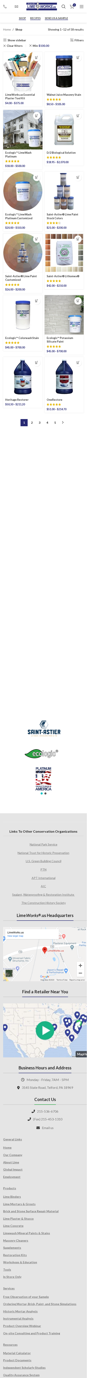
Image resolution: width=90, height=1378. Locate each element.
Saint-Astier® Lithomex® (63, 276)
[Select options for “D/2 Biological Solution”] (78, 115)
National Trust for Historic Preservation (43, 853)
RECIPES (35, 18)
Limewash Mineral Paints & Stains (26, 1233)
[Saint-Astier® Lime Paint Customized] (22, 253)
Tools (7, 1269)
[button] (42, 793)
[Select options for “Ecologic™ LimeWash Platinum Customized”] (36, 177)
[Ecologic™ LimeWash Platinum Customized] (22, 191)
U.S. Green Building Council (43, 861)
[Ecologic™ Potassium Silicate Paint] (64, 315)
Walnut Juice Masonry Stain (64, 94)
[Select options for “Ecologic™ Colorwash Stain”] (36, 301)
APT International (43, 878)
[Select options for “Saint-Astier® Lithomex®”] (78, 239)
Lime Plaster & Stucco (18, 1218)
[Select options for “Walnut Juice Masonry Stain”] (78, 57)
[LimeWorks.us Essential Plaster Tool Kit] (22, 71)
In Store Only (12, 1277)
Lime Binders (12, 1196)
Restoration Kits (15, 1255)
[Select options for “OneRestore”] (78, 362)
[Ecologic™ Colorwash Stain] (22, 315)
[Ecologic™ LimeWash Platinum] (22, 129)
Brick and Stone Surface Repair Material (31, 1211)
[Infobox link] (6, 6)
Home (7, 29)
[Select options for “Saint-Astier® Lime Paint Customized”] (36, 239)
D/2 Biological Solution (61, 152)
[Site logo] (41, 6)
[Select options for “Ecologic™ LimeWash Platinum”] (36, 115)
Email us (48, 1128)
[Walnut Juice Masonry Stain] (64, 71)
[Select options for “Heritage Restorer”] (36, 362)
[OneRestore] (64, 377)
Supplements (12, 1247)
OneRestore (54, 399)
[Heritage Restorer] (22, 377)
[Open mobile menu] (81, 6)
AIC (43, 886)
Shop (22, 18)
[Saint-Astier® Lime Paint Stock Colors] (64, 191)
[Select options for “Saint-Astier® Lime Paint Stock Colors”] (78, 177)
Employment (12, 1177)
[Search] (63, 6)
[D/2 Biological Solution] (64, 129)
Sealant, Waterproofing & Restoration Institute (43, 894)
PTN (43, 869)
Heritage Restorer (16, 399)
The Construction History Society (43, 903)
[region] (43, 755)
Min (41, 45)
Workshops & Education (20, 1262)
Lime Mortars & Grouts (19, 1204)
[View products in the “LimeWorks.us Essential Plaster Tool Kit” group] (36, 57)
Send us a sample (56, 18)
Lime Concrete (13, 1225)
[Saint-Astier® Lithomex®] (64, 253)
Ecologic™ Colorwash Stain (22, 338)
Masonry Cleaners (15, 1240)
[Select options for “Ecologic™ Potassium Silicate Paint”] (78, 301)
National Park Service (43, 844)
